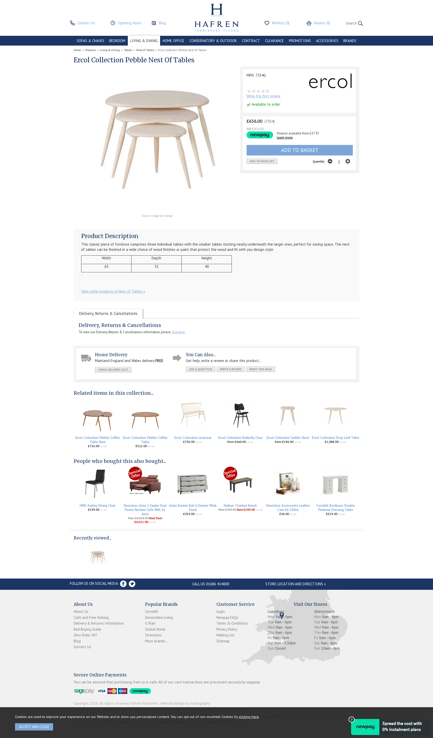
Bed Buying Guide (87, 629)
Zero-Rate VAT (85, 635)
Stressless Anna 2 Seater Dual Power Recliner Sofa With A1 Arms (145, 509)
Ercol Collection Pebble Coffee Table (145, 440)
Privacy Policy (226, 629)
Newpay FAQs (227, 617)
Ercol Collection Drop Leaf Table (335, 438)
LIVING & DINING (144, 40)
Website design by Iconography (185, 703)
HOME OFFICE (173, 40)
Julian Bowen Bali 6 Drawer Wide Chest (192, 507)
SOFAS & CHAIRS (90, 40)
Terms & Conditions (232, 623)
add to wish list (262, 161)
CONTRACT (251, 40)
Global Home (155, 629)
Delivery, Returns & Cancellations (108, 313)
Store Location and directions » (295, 584)
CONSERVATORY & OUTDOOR (213, 40)
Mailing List (225, 635)
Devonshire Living (159, 617)
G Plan (150, 623)
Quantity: (319, 161)
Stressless (153, 635)
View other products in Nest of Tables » (113, 291)
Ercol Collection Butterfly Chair (240, 438)
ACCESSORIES (327, 40)
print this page (260, 369)
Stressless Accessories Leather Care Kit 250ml (288, 507)
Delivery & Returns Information (99, 623)
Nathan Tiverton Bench (240, 505)
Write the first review (263, 96)
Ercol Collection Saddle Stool (288, 438)
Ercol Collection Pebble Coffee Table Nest (97, 440)
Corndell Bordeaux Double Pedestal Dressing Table (335, 507)
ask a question (200, 369)
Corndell (151, 611)
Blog (77, 641)
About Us (81, 611)
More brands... (156, 641)
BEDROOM (117, 40)
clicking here (249, 716)
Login (220, 611)
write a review (230, 369)
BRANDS (349, 40)
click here (178, 332)
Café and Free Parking (91, 617)
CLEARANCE (274, 40)
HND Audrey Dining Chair (98, 505)
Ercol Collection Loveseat (192, 438)
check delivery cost (113, 370)
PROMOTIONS (300, 40)
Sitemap (223, 641)
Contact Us (82, 646)
